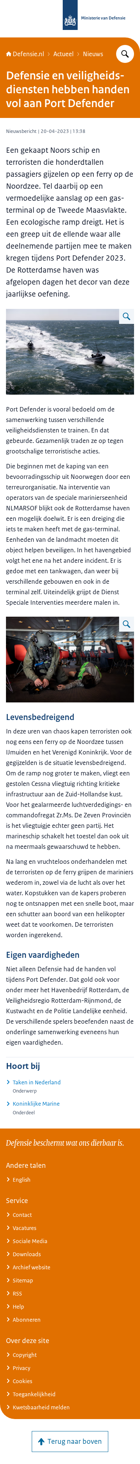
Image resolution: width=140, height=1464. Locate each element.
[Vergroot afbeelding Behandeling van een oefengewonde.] (126, 624)
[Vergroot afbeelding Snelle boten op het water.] (126, 316)
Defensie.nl (28, 54)
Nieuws (93, 54)
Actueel (63, 54)
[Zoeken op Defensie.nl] (125, 54)
